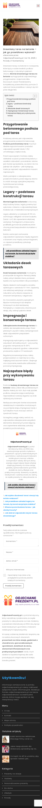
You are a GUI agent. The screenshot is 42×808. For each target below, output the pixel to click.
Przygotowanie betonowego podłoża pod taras (21, 100)
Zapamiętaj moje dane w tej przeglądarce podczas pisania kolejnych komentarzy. (20, 578)
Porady (6, 61)
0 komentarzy (17, 61)
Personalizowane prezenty (16, 783)
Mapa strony (10, 720)
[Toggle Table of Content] (33, 96)
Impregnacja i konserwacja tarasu (21, 111)
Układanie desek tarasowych (19, 108)
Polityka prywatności (13, 725)
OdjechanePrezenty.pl (13, 58)
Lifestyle (8, 793)
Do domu (8, 788)
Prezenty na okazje (12, 774)
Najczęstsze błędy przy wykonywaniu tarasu (22, 114)
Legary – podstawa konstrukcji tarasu (19, 105)
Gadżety (8, 778)
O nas (7, 711)
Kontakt (7, 715)
